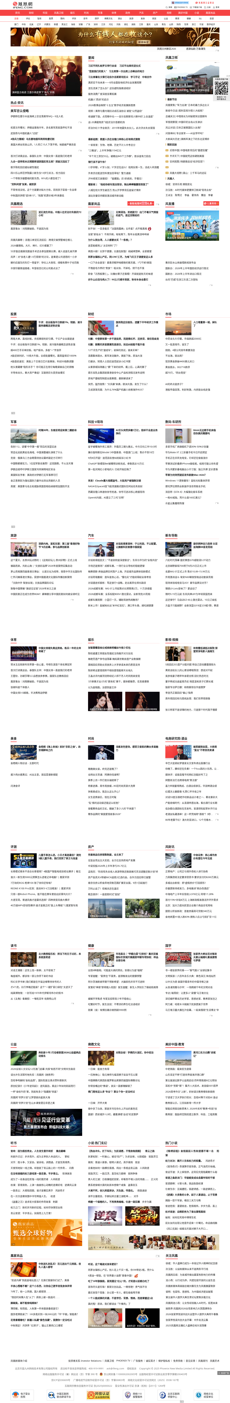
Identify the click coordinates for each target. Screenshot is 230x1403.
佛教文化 (108, 18)
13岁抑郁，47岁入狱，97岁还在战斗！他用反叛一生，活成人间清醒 (123, 167)
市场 (168, 314)
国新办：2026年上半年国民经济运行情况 (186, 268)
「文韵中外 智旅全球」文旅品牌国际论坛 (32, 582)
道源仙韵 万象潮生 (196, 48)
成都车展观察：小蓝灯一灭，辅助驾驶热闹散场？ (114, 599)
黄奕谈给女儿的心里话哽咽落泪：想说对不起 (188, 670)
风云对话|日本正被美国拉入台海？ (184, 127)
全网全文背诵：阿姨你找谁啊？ (104, 774)
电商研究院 (172, 738)
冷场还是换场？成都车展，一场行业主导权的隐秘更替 (116, 565)
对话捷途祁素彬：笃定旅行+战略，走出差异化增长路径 (117, 582)
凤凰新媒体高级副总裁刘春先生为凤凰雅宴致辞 (190, 1286)
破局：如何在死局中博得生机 (180, 1217)
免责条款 (178, 1360)
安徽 (81, 24)
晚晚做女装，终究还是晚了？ (103, 768)
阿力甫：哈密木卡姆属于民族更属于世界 (186, 1004)
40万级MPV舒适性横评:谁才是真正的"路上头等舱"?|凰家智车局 (44, 905)
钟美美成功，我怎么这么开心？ (104, 791)
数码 (62, 18)
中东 (24, 24)
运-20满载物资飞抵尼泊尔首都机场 (106, 122)
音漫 (212, 18)
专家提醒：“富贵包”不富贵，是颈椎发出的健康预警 (115, 976)
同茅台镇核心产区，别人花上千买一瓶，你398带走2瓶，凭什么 (121, 1270)
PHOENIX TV (182, 7)
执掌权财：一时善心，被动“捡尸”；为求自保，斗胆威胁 (117, 1156)
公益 (166, 18)
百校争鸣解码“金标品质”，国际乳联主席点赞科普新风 (39, 1080)
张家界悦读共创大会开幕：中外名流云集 (187, 1319)
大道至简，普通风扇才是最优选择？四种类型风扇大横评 (40, 899)
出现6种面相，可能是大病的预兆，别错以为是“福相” (115, 970)
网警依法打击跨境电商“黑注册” (181, 780)
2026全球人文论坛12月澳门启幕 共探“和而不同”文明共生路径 (43, 1068)
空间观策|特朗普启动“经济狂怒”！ (188, 161)
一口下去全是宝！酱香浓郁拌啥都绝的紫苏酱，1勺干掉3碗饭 (120, 262)
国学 (97, 18)
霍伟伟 (195, 195)
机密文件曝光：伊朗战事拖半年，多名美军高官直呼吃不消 (41, 127)
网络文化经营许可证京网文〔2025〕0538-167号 (153, 1380)
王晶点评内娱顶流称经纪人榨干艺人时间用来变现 (114, 675)
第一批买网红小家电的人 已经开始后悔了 (109, 469)
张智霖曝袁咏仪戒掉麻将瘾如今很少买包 (109, 647)
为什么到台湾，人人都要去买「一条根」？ (110, 240)
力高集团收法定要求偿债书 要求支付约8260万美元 (192, 877)
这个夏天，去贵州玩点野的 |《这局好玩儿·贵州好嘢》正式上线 (44, 560)
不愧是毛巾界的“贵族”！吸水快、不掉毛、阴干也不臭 (116, 268)
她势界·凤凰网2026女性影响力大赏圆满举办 (189, 1308)
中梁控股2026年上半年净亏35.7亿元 (107, 865)
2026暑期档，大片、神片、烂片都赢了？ (32, 245)
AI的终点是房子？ (174, 384)
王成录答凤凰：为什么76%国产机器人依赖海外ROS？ (116, 389)
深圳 (96, 24)
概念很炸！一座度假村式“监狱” (104, 894)
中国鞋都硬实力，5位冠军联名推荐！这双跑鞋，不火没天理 (42, 463)
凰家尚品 (210, 12)
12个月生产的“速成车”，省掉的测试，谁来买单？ (114, 350)
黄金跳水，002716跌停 (177, 367)
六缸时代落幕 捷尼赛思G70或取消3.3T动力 (187, 560)
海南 (73, 24)
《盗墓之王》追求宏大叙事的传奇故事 (31, 1201)
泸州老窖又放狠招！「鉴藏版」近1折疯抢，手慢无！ (116, 178)
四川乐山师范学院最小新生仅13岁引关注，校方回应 (38, 172)
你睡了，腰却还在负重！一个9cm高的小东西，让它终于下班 (192, 768)
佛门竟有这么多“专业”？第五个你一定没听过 (111, 1091)
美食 (143, 18)
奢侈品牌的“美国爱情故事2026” (104, 814)
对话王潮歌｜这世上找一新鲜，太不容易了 (33, 970)
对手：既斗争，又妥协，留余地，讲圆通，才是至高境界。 (41, 1162)
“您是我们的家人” (97, 71)
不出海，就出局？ (174, 355)
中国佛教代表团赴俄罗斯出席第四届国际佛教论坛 (114, 1080)
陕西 (179, 24)
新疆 (56, 24)
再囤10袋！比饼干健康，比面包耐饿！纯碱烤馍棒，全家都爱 (120, 251)
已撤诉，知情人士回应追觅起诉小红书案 (109, 361)
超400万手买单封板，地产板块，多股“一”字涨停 (36, 350)
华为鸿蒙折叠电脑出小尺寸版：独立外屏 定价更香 (191, 469)
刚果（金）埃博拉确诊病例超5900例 (107, 1009)
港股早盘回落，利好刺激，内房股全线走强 (187, 389)
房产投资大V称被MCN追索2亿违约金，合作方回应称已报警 (119, 877)
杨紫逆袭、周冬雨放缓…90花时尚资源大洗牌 (111, 785)
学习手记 (135, 77)
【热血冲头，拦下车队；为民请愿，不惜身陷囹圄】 (115, 1151)
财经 (31, 12)
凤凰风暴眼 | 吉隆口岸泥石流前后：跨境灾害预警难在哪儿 (41, 239)
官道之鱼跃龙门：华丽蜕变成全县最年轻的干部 (190, 1177)
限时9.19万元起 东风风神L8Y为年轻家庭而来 (188, 594)
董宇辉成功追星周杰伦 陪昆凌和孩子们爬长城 (189, 681)
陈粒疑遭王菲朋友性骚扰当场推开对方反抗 (110, 653)
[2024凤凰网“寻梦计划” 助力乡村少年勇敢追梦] (204, 3)
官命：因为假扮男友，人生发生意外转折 (32, 1151)
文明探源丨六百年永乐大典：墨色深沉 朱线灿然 (190, 976)
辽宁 (39, 24)
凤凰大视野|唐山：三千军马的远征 (188, 172)
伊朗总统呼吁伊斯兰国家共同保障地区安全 (33, 469)
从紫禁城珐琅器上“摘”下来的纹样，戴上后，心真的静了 (117, 367)
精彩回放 (172, 144)
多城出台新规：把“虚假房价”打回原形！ (186, 882)
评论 (28, 18)
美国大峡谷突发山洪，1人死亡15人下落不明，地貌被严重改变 (43, 144)
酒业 (120, 18)
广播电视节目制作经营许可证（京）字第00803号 (99, 1380)
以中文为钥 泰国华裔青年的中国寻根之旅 (186, 981)
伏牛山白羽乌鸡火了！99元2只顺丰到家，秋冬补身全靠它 (118, 279)
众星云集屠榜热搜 (174, 503)
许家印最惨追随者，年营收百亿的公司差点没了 (35, 268)
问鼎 (71, 1168)
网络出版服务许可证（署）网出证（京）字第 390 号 (70, 1374)
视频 (169, 12)
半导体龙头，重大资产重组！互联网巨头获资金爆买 (38, 372)
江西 (141, 24)
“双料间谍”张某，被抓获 (23, 184)
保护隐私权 (164, 1360)
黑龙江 (64, 24)
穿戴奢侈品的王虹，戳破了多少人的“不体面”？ (112, 808)
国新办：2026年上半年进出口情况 (183, 273)
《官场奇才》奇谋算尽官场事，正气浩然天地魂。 (191, 1166)
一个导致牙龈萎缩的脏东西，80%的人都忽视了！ (36, 178)
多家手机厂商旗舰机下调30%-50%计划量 (187, 446)
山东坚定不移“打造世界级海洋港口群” (185, 1074)
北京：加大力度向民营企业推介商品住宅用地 (188, 905)
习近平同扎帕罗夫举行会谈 (102, 65)
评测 (74, 18)
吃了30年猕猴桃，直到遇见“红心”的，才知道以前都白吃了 (118, 1281)
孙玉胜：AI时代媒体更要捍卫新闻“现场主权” (189, 189)
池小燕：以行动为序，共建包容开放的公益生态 (190, 1280)
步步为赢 (147, 1201)
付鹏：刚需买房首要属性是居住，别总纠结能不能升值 (116, 344)
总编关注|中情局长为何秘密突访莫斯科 (186, 116)
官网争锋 (132, 1173)
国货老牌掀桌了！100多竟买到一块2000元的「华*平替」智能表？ (45, 1314)
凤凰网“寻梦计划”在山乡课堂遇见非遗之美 (33, 1102)
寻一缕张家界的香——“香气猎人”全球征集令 (188, 970)
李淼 (187, 195)
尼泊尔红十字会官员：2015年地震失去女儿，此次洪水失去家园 (121, 127)
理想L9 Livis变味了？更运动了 (181, 588)
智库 (39, 18)
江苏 (103, 24)
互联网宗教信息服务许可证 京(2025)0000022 (88, 1385)
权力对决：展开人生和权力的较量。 (184, 1160)
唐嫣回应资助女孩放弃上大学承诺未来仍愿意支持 (114, 664)
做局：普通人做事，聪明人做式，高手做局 (110, 1162)
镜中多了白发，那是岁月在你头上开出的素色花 (113, 1108)
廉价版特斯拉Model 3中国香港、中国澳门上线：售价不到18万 (121, 452)
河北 (111, 24)
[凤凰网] (22, 8)
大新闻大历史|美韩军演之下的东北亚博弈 (187, 139)
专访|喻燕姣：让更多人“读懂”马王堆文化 (186, 993)
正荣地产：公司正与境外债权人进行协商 (186, 871)
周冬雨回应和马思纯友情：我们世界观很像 (187, 698)
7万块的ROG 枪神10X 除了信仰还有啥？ (32, 882)
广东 (88, 24)
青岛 (164, 24)
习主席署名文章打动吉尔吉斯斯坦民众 (108, 77)
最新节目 (172, 99)
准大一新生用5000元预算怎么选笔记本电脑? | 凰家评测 (40, 877)
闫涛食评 (15, 785)
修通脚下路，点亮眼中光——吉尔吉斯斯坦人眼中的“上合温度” (121, 116)
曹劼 (203, 195)
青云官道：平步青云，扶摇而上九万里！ (32, 1213)
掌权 (67, 1156)
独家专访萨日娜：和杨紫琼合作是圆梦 (185, 687)
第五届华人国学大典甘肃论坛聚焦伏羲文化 (188, 1297)
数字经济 (211, 24)
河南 (118, 24)
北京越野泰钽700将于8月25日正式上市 (185, 565)
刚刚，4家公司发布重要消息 (180, 350)
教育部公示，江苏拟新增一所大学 (183, 1102)
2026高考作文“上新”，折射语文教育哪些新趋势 (190, 1091)
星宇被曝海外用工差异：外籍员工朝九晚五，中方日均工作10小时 (122, 446)
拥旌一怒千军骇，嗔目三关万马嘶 (183, 1200)
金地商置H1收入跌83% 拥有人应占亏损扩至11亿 (191, 916)
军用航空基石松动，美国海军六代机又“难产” (35, 92)
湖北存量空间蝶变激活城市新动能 (106, 195)
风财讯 (169, 847)
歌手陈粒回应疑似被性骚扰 (25, 167)
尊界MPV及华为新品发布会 (181, 237)
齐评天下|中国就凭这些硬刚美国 (187, 156)
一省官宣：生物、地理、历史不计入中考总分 (111, 144)
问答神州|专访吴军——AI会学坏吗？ (185, 133)
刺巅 (55, 1201)
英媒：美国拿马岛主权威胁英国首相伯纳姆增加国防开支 (40, 486)
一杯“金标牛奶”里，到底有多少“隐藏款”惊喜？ (35, 1091)
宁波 (201, 24)
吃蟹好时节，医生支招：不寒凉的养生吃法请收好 (114, 1004)
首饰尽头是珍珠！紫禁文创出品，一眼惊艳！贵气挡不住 (117, 1286)
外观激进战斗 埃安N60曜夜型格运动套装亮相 (189, 577)
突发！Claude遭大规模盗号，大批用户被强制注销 (114, 480)
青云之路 (150, 1151)
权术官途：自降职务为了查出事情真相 (185, 1211)
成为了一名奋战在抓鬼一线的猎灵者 (29, 1179)
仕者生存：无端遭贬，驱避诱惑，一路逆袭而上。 (191, 1189)
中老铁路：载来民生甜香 (178, 1068)
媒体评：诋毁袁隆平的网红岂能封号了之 (186, 774)
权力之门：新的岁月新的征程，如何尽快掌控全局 (36, 1207)
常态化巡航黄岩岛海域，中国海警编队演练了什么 (36, 452)
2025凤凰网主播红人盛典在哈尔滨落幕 (186, 1325)
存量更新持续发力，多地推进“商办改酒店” (187, 888)
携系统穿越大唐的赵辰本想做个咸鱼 (107, 1184)
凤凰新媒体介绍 (19, 1360)
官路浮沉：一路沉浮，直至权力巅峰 (107, 1173)
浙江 (194, 24)
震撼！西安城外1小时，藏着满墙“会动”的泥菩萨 (113, 1114)
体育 (114, 12)
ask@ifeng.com (115, 1368)
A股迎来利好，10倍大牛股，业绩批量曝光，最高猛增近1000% (43, 355)
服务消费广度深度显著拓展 (102, 93)
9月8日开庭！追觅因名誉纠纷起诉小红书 (109, 457)
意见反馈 (190, 1360)
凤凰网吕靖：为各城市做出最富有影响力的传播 (190, 1274)
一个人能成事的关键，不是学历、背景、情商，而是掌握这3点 (120, 1298)
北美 (31, 24)
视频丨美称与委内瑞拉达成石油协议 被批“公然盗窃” (115, 110)
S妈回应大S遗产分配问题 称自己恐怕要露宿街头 (190, 664)
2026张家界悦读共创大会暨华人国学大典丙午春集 (192, 1314)
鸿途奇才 (60, 1190)
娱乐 (72, 12)
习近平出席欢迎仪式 (130, 65)
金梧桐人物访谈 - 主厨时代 (25, 763)
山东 (156, 24)
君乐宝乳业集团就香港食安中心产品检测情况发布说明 (116, 372)
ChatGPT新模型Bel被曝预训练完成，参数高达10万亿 (116, 463)
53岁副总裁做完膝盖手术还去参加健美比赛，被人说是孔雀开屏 (44, 251)
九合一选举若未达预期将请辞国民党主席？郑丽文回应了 (40, 161)
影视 (168, 640)
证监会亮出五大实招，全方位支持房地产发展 (111, 860)
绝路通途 (142, 1190)
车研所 (176, 422)
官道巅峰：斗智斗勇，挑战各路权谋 (184, 1183)
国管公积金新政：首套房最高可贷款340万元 (188, 911)
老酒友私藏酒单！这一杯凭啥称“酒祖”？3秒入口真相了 (194, 814)
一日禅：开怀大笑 (97, 1102)
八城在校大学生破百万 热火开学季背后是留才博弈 (114, 190)
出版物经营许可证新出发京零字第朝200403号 (163, 1374)
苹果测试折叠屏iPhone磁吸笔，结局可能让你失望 (191, 463)
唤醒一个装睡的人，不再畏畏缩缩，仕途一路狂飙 (114, 1201)
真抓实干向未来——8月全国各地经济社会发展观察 (114, 82)
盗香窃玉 (132, 1184)
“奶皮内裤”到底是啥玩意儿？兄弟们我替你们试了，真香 (40, 1280)
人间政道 (55, 1179)
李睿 (210, 195)
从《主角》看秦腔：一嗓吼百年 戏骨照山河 (33, 998)
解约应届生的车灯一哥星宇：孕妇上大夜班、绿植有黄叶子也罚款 (45, 262)
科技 (45, 12)
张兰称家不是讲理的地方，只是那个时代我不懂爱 (191, 709)
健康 (189, 18)
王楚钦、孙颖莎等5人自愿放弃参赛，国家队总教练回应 (40, 675)
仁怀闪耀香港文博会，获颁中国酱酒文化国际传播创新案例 (41, 577)
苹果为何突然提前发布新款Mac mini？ (186, 474)
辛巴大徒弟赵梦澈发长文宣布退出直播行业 (187, 763)
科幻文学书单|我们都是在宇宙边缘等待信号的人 (36, 981)
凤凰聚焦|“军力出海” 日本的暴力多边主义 (187, 105)
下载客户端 (197, 7)
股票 (51, 18)
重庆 (148, 24)
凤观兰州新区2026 (166, 48)
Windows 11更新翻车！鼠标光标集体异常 (187, 480)
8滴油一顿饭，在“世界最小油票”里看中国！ (111, 1275)
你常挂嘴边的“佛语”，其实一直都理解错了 (110, 1085)
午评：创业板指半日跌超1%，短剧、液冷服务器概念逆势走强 (43, 344)
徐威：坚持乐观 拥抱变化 (179, 184)
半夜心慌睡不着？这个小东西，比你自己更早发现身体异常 (41, 1286)
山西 (171, 24)
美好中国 (183, 12)
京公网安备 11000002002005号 (120, 1374)
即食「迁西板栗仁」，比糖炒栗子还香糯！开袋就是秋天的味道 (120, 273)
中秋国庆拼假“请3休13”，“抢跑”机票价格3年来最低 (37, 195)
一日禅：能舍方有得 (98, 1068)
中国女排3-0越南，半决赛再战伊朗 (29, 692)
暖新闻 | (92, 184)
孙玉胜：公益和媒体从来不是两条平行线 (187, 1269)
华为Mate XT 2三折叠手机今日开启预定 (186, 452)
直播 (16, 18)
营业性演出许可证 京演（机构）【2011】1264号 (140, 1385)
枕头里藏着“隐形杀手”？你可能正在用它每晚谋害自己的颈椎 (42, 367)
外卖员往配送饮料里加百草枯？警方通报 (109, 173)
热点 (14, 103)
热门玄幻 (101, 1143)
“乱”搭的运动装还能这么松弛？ (104, 802)
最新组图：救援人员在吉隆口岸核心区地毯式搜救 (114, 139)
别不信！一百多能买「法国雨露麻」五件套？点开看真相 (117, 228)
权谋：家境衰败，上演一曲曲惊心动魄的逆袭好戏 (36, 1184)
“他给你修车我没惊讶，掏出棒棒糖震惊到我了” (124, 184)
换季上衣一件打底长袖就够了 (103, 780)
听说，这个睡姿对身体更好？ (103, 1264)
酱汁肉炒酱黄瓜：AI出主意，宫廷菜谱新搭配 (34, 774)
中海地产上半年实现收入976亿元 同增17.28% (189, 894)
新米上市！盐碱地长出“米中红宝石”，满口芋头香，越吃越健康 (120, 605)
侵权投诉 (131, 1368)
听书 (14, 1143)
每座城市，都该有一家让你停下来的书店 (32, 976)
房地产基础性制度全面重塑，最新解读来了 (110, 378)
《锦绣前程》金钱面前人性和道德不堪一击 (189, 1151)
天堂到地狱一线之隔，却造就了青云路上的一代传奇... (39, 1168)
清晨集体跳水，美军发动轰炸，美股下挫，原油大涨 (115, 355)
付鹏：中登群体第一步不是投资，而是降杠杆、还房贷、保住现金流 (123, 338)
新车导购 (171, 535)
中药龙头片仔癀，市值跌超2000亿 (183, 338)
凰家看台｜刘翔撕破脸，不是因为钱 (29, 228)
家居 (154, 18)
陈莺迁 (178, 195)
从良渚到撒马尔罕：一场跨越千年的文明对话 (188, 987)
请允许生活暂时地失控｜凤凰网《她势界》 (33, 1074)
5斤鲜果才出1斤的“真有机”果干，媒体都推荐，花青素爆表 (118, 681)
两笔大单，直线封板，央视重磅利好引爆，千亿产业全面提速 (42, 338)
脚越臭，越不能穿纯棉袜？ (25, 1303)
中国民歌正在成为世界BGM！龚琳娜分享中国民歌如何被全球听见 (45, 594)
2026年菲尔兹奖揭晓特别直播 (178, 255)
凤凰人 (170, 178)
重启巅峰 (60, 1151)
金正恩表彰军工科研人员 (180, 90)
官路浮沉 (153, 1156)
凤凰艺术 (214, 1360)
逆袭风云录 (70, 1184)
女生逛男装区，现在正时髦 (102, 797)
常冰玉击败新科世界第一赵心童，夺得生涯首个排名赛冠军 (41, 664)
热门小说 (171, 1143)
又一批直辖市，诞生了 (177, 344)
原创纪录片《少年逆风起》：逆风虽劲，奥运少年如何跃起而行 (43, 1085)
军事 (100, 12)
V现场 (99, 422)
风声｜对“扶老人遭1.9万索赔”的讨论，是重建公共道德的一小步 (44, 256)
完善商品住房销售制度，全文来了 (105, 854)
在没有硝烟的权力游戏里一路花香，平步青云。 (35, 1173)
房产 (155, 12)
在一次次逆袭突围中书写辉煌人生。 (29, 1196)
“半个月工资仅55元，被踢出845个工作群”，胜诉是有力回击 (119, 156)
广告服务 (138, 1360)
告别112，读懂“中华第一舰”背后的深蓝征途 (33, 446)
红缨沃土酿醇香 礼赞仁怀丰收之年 (183, 791)
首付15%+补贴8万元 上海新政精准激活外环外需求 (191, 899)
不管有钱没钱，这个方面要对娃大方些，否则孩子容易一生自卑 (44, 189)
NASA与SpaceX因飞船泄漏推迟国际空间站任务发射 (115, 486)
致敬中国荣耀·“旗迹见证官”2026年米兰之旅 (33, 588)
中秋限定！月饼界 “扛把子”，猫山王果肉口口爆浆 (37, 1325)
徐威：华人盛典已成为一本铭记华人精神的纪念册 (192, 1263)
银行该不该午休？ (97, 161)
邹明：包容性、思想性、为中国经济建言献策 (189, 1291)
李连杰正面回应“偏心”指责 (179, 692)
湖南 (133, 24)
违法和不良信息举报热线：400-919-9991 (82, 1368)
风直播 (169, 204)
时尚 (86, 12)
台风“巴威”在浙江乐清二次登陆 (181, 279)
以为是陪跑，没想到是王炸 (102, 687)
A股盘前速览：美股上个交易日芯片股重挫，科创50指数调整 (42, 361)
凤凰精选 (17, 204)
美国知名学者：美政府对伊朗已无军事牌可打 (34, 474)
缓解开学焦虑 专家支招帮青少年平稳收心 (109, 998)
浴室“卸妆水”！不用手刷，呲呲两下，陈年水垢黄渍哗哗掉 (118, 234)
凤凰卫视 (58, 12)
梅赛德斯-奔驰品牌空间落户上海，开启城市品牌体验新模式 (119, 571)
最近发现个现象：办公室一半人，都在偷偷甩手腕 (114, 1292)
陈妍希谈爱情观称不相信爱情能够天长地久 (110, 670)
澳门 (16, 24)
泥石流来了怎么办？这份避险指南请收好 (109, 88)
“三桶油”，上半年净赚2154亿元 (104, 150)
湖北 (126, 24)
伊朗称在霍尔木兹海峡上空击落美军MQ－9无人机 (37, 116)
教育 (177, 18)
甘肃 (186, 24)
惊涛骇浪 (67, 1173)
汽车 (141, 12)
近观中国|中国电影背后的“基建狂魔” (189, 150)
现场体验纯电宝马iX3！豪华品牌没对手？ (187, 582)
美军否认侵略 (20, 111)
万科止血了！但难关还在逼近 (103, 888)
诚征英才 (150, 1360)
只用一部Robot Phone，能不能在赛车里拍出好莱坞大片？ (42, 894)
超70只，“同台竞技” (175, 372)
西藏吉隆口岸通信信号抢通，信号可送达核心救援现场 (116, 491)
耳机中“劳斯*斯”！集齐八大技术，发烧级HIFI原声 (191, 1085)
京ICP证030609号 (60, 1380)
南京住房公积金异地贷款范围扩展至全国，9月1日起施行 (117, 882)
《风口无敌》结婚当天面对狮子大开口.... (186, 1228)
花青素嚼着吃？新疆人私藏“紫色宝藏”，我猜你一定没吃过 (41, 1320)
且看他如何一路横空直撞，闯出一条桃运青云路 (113, 1168)
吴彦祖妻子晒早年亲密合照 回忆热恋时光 (186, 675)
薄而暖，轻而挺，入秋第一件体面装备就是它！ (35, 1308)
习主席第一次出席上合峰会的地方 (126, 71)
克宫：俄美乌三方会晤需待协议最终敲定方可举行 (36, 457)
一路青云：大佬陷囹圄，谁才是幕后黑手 (32, 1190)
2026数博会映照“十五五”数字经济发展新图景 (111, 105)
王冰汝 (169, 195)
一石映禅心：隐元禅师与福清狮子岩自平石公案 (113, 1074)
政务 (127, 12)
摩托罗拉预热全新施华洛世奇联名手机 (185, 486)
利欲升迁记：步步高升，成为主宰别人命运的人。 (36, 1156)
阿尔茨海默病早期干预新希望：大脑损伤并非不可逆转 (116, 981)
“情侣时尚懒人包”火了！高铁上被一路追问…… (35, 1297)
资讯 (17, 12)
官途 (137, 1162)
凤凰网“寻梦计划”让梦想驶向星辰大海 (30, 1097)
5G (200, 18)
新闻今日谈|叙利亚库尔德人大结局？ (185, 110)
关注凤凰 (172, 1256)
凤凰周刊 (203, 1360)
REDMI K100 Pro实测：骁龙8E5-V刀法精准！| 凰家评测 (41, 888)
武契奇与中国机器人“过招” (24, 133)
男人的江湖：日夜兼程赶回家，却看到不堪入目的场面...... (118, 1179)
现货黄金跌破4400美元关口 (179, 361)
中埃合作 (147, 77)
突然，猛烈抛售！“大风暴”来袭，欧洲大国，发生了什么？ (118, 384)
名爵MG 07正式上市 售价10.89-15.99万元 (187, 571)
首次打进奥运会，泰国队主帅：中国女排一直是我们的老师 (41, 156)
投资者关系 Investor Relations (85, 1360)
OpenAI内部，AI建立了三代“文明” (106, 497)
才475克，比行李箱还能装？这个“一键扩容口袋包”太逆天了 (42, 987)
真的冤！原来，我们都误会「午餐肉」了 (109, 1303)
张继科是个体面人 (20, 687)
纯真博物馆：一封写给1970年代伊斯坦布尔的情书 (37, 993)
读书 (85, 18)
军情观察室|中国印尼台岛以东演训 (184, 122)
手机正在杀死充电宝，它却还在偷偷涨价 (186, 457)
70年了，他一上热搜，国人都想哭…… (31, 1291)
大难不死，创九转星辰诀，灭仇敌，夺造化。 (111, 1190)
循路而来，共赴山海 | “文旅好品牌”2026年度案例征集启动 (41, 565)
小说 (196, 12)
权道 (53, 1196)
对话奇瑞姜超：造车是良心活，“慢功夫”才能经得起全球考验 (119, 577)
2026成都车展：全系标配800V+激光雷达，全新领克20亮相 (119, 594)
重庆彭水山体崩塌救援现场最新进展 (206, 255)
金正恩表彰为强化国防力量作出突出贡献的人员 (35, 480)
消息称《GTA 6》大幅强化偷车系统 (183, 491)
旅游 (131, 18)
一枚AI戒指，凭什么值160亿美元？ (183, 497)
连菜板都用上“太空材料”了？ (103, 245)
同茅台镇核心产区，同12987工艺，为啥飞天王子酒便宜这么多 (120, 257)
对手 (136, 1196)
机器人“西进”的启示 (98, 99)
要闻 (91, 58)
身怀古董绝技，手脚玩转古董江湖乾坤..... (110, 1196)
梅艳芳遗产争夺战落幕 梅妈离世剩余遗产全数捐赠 (114, 658)
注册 (209, 7)
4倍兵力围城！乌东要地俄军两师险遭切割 (32, 139)
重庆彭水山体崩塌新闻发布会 (180, 262)
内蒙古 (47, 24)
